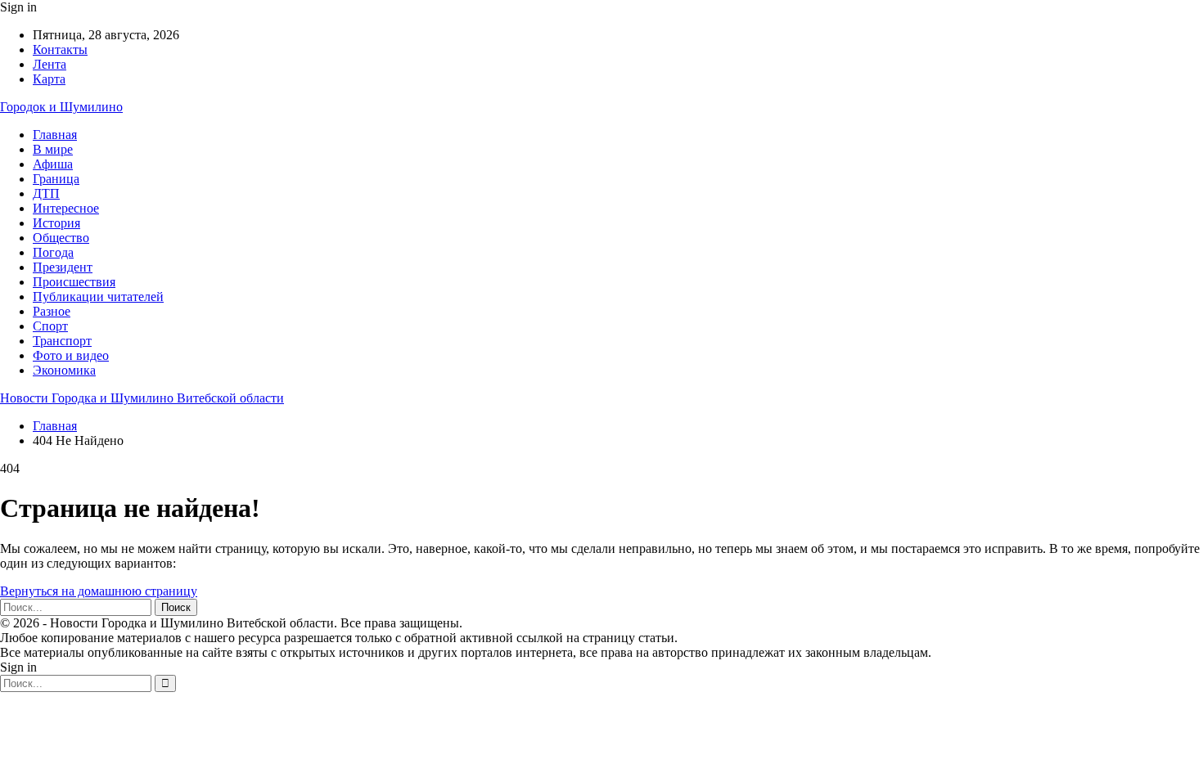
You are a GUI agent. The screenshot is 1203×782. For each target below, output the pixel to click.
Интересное (66, 208)
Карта (49, 79)
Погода (53, 252)
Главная (55, 135)
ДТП (46, 193)
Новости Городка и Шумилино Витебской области (142, 398)
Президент (62, 267)
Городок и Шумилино (61, 107)
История (56, 223)
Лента (49, 64)
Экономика (64, 370)
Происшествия (74, 282)
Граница (56, 179)
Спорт (50, 326)
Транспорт (62, 341)
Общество (61, 238)
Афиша (53, 164)
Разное (51, 311)
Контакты (60, 49)
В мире (53, 149)
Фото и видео (71, 355)
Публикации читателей (98, 296)
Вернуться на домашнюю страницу (98, 591)
